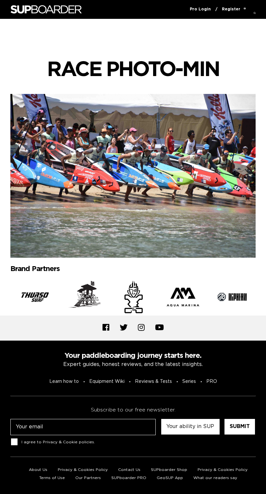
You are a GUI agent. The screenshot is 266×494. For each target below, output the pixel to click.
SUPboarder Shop (169, 470)
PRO (211, 382)
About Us (38, 470)
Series (189, 382)
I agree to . (58, 442)
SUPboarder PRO (128, 478)
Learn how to (64, 382)
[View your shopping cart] (245, 9)
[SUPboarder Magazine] (46, 9)
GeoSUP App (170, 478)
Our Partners (88, 478)
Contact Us (129, 470)
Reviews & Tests (153, 382)
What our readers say (215, 478)
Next (260, 298)
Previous (5, 298)
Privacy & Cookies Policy (83, 470)
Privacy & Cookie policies (68, 442)
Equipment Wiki (107, 382)
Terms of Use (52, 478)
